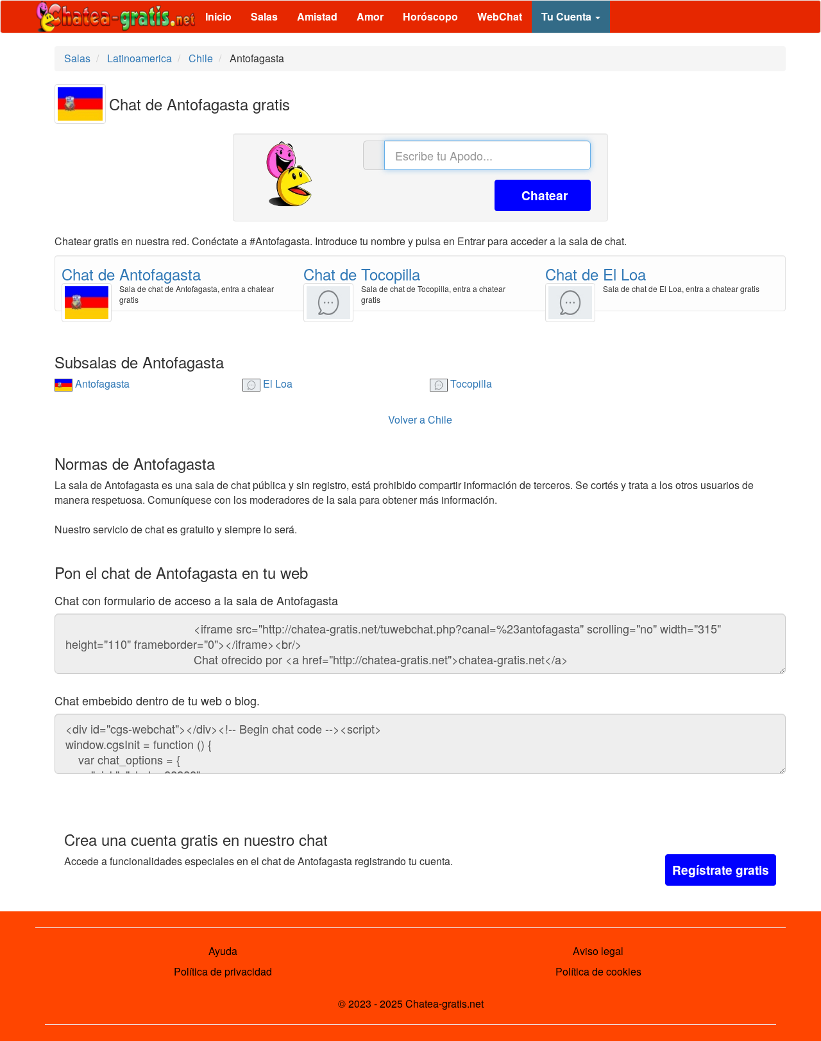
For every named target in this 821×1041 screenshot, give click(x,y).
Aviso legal (598, 950)
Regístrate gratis (720, 870)
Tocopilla (470, 383)
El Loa (276, 383)
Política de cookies (598, 971)
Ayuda (222, 950)
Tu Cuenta (567, 16)
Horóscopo (430, 16)
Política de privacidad (223, 971)
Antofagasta (101, 383)
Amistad (317, 16)
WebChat (499, 16)
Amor (370, 16)
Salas (264, 16)
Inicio (218, 16)
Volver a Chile (420, 419)
